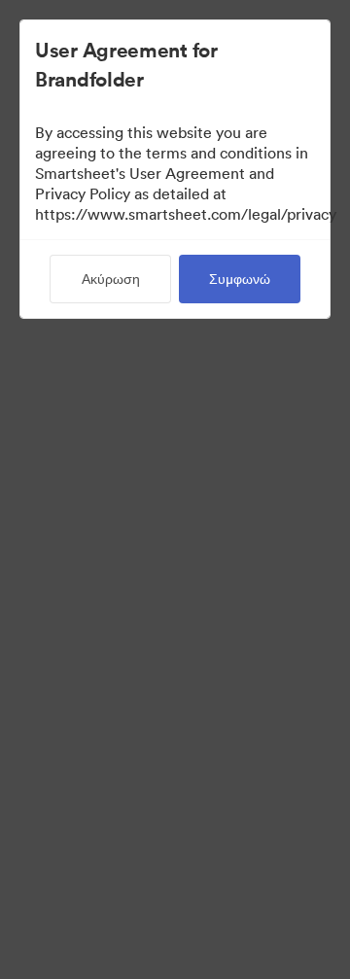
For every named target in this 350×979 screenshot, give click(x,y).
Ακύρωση (111, 279)
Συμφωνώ (239, 279)
